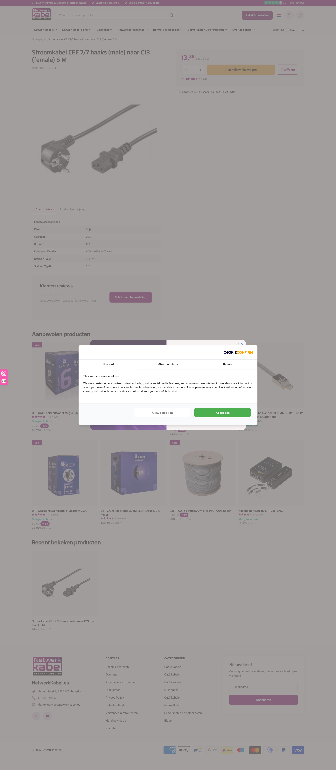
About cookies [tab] (168, 364)
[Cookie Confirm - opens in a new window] (238, 352)
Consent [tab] (108, 364)
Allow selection (162, 412)
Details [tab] (227, 364)
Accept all (223, 412)
